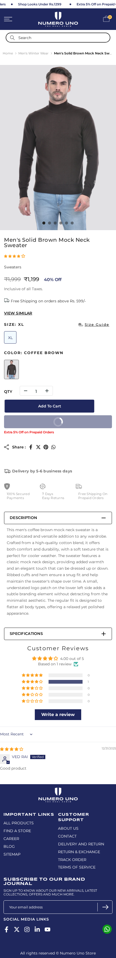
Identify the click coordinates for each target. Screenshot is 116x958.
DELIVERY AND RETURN (81, 844)
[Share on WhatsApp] (53, 447)
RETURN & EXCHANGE (79, 851)
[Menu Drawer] (16, 19)
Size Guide (97, 324)
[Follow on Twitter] (17, 929)
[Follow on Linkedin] (37, 929)
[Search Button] (12, 38)
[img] (11, 749)
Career (11, 838)
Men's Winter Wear (33, 53)
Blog (9, 846)
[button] (14, 256)
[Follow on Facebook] (6, 929)
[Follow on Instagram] (27, 929)
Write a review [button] (58, 714)
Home (8, 53)
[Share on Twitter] (38, 447)
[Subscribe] (104, 907)
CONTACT (67, 836)
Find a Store (17, 830)
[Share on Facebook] (30, 447)
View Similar (18, 313)
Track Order (72, 859)
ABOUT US (68, 828)
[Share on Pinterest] (45, 447)
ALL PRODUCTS (19, 823)
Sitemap (12, 854)
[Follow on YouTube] (47, 929)
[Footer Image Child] (58, 789)
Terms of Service (76, 867)
